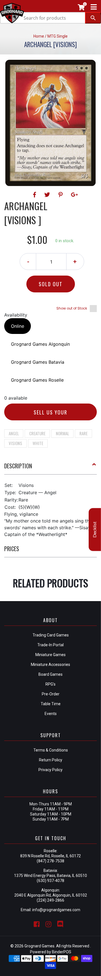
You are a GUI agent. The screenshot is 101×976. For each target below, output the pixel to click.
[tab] (50, 468)
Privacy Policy (50, 769)
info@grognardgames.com (56, 910)
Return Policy (50, 760)
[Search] (93, 18)
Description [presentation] (18, 466)
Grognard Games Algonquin (40, 344)
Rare (83, 433)
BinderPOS (61, 952)
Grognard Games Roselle (37, 380)
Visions (15, 443)
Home (38, 36)
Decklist (95, 530)
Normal (62, 433)
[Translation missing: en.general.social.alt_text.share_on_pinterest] (61, 194)
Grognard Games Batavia (37, 362)
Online (17, 326)
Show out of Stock (71, 308)
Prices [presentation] (11, 548)
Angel (14, 433)
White (38, 443)
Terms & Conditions (50, 750)
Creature (37, 433)
